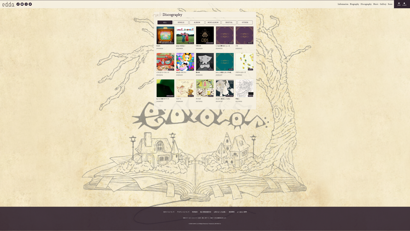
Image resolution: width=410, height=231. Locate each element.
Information (343, 4)
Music (375, 4)
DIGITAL (229, 22)
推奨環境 (231, 212)
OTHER (245, 22)
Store (390, 4)
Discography (366, 4)
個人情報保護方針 (205, 212)
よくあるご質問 (242, 212)
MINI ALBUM (213, 22)
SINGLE (181, 22)
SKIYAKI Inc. (218, 223)
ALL (165, 22)
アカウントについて (183, 212)
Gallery (383, 4)
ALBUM (197, 22)
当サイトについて (168, 212)
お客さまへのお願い (220, 212)
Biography (354, 4)
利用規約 (195, 212)
